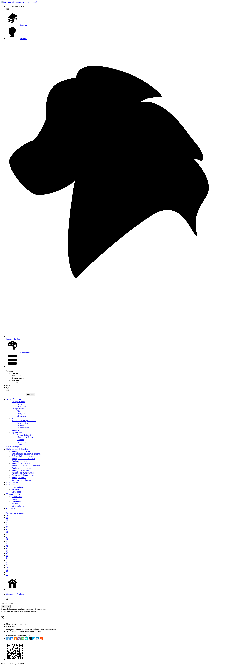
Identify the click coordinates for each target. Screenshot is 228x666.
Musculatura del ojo (25, 437)
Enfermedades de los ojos (17, 449)
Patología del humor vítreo (23, 473)
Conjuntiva (21, 442)
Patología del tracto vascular (23, 458)
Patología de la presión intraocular (26, 466)
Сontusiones (17, 496)
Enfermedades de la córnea (23, 456)
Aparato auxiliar (18, 432)
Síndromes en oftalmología (23, 480)
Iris (18, 411)
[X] (30, 638)
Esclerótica (21, 406)
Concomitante (17, 487)
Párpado (20, 439)
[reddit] (41, 638)
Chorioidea (21, 416)
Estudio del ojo (12, 447)
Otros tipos (16, 492)
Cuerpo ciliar (22, 413)
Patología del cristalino (21, 463)
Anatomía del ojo (13, 399)
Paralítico (15, 489)
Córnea (20, 404)
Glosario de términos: (15, 513)
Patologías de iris (19, 477)
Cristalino (21, 425)
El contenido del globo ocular (24, 420)
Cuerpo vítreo (22, 423)
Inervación (16, 430)
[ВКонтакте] (11, 638)
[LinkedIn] (37, 638)
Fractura (15, 504)
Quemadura (16, 501)
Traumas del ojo (13, 494)
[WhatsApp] (22, 638)
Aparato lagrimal (24, 435)
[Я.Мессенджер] (26, 638)
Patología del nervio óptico (23, 468)
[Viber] (19, 638)
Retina (14, 418)
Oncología (10, 508)
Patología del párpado (21, 451)
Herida (14, 499)
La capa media (18, 409)
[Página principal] (13, 589)
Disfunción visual (13, 482)
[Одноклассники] (15, 638)
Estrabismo (11, 485)
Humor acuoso (23, 428)
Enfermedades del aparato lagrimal (26, 454)
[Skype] (33, 638)
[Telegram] (8, 638)
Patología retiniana (19, 461)
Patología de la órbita (20, 470)
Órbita (19, 444)
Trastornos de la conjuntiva (23, 475)
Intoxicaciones (18, 506)
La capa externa (18, 401)
